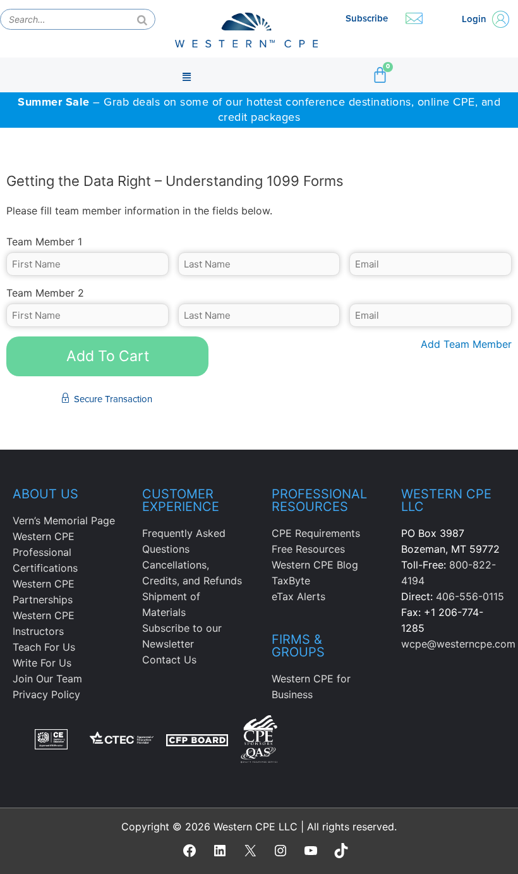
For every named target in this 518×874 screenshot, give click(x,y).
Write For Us (42, 662)
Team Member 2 (45, 292)
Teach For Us (44, 647)
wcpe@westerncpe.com (458, 643)
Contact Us (169, 659)
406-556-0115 (470, 596)
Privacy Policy (46, 694)
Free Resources (308, 549)
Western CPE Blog (315, 564)
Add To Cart (107, 356)
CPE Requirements (316, 533)
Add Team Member (466, 344)
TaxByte (291, 580)
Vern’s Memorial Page (64, 520)
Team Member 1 (44, 241)
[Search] (142, 19)
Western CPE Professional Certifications (45, 552)
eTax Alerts (298, 596)
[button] (187, 75)
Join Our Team (47, 678)
